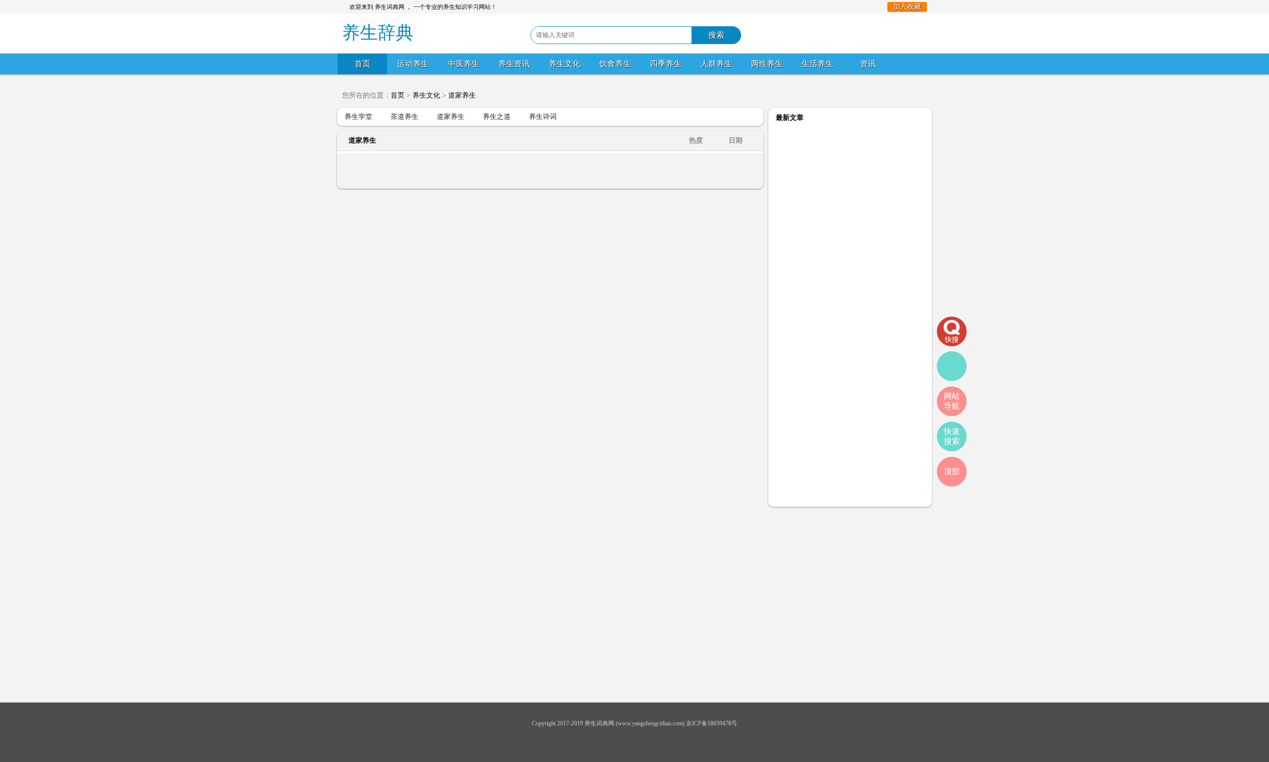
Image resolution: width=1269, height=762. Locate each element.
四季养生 (666, 63)
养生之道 (497, 116)
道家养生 (462, 95)
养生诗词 (543, 116)
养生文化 (564, 63)
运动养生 (413, 63)
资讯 (868, 63)
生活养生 (817, 63)
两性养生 (767, 63)
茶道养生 (404, 116)
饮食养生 (615, 63)
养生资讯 (514, 63)
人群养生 (716, 63)
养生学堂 (358, 116)
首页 (362, 63)
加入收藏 (907, 6)
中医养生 (463, 63)
